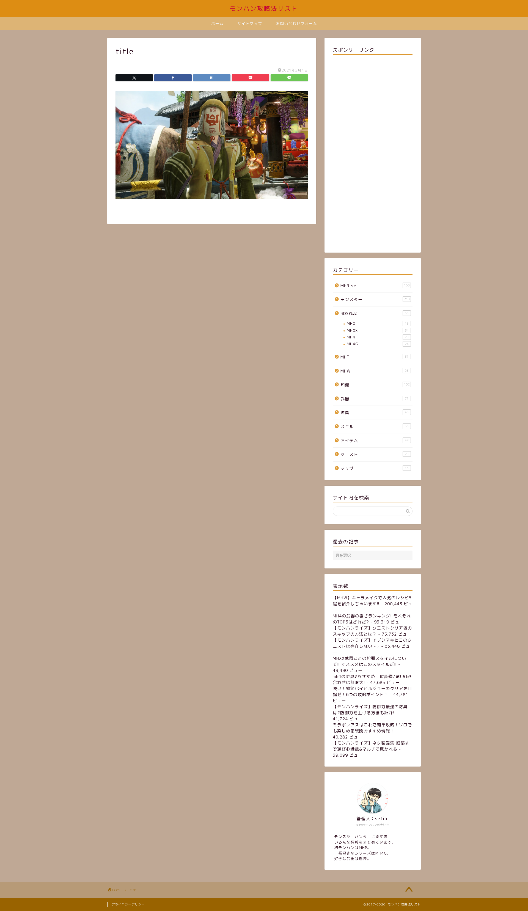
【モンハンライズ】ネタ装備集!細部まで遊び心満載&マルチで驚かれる (371, 746)
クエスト (374, 454)
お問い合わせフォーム (296, 23)
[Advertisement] (373, 152)
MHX (378, 323)
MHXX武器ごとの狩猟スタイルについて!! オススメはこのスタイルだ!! (369, 661)
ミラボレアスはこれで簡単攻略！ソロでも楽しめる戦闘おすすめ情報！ (372, 728)
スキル (374, 426)
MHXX (378, 330)
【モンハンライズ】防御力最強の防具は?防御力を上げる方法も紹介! (370, 710)
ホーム (217, 23)
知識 (375, 385)
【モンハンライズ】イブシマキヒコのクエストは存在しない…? (372, 643)
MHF (374, 357)
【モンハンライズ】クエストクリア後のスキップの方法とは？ (372, 631)
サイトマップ (249, 23)
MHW (374, 371)
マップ (374, 468)
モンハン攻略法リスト (264, 8)
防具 (374, 412)
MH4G (378, 343)
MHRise (375, 286)
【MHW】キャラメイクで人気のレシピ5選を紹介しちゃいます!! (372, 601)
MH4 (378, 337)
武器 (374, 399)
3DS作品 (374, 313)
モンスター (375, 299)
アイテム (374, 441)
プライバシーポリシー (128, 904)
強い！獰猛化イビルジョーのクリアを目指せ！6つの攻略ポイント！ (372, 691)
